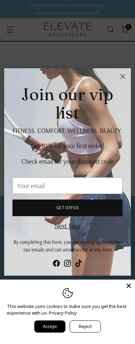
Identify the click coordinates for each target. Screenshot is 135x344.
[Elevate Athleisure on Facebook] (56, 264)
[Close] (122, 76)
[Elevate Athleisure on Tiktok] (78, 264)
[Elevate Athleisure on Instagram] (67, 264)
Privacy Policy (63, 313)
